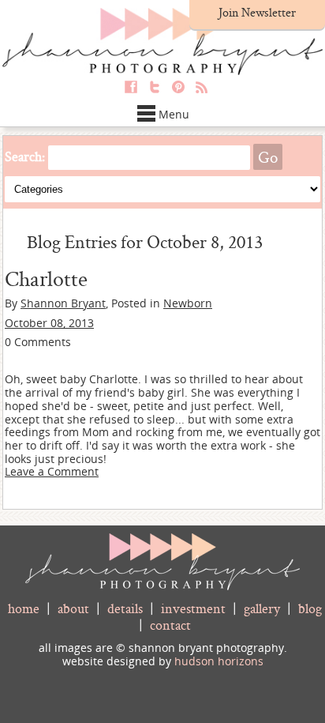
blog (310, 608)
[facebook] (127, 92)
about (73, 608)
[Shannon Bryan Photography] (162, 70)
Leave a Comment (52, 471)
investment (193, 608)
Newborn (187, 303)
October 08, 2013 (49, 322)
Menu (174, 114)
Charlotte (46, 278)
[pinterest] (174, 92)
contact (170, 625)
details (125, 608)
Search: (25, 156)
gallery (262, 608)
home (23, 608)
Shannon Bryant (63, 303)
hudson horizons (218, 660)
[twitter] (150, 92)
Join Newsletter (257, 12)
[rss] (198, 92)
